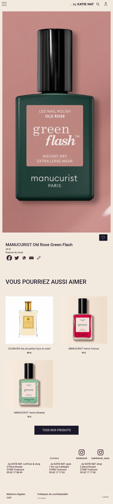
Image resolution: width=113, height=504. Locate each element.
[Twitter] (16, 258)
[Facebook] (9, 258)
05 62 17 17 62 (88, 472)
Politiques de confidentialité (53, 494)
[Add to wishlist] (103, 237)
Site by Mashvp (42, 498)
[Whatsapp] (24, 258)
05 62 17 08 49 (14, 472)
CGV (9, 497)
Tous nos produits (56, 430)
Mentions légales (16, 494)
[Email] (31, 258)
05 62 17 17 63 (57, 472)
